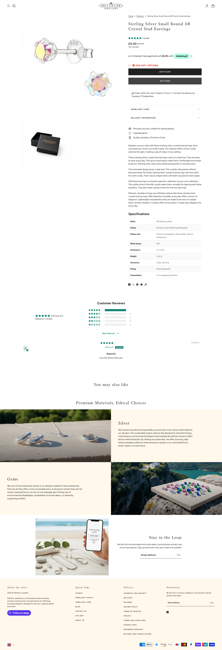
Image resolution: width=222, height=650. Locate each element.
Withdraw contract (133, 629)
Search (79, 593)
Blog (77, 606)
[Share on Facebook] (129, 284)
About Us (79, 620)
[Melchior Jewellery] (111, 5)
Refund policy (131, 607)
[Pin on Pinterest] (137, 284)
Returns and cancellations (137, 634)
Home (130, 16)
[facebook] (167, 612)
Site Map (79, 616)
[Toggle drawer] (8, 6)
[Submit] (178, 555)
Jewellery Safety (84, 597)
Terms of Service (132, 611)
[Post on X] (133, 284)
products (140, 16)
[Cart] (213, 6)
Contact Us (81, 611)
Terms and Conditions (135, 620)
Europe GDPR (130, 625)
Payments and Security (135, 593)
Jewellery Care (83, 602)
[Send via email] (141, 284)
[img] (106, 343)
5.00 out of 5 (57, 316)
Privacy (127, 616)
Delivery (128, 598)
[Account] (207, 6)
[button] (135, 38)
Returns (128, 602)
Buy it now (165, 81)
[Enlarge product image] (72, 66)
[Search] (14, 6)
